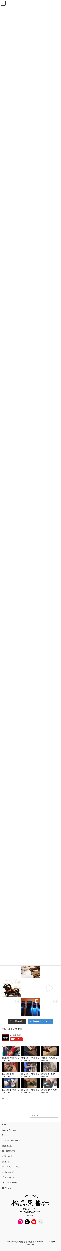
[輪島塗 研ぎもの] (50, 1083)
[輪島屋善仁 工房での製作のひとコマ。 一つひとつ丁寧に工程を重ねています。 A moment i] (30, 968)
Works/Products (9, 1130)
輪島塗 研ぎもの (49, 1090)
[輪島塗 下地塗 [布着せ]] (30, 1067)
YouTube (9, 1188)
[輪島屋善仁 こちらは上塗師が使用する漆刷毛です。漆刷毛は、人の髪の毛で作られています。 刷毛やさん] (30, 1007)
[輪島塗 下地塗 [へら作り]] (50, 1051)
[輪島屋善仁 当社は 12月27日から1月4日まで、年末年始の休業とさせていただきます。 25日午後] (30, 988)
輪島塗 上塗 (8, 1074)
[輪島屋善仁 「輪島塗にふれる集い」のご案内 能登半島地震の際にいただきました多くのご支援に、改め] (11, 968)
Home (5, 1124)
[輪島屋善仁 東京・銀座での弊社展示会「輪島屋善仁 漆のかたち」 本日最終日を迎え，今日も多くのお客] (49, 1007)
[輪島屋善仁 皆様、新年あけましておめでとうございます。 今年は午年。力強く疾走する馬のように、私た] (11, 988)
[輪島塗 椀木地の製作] (50, 1067)
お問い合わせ (8, 1172)
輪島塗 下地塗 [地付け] (32, 1057)
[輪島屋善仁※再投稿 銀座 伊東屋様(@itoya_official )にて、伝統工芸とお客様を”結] (49, 968)
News (4, 1135)
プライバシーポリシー (12, 1167)
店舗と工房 (7, 1146)
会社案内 (6, 1162)
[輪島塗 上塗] (11, 1067)
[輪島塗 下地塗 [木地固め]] (11, 1083)
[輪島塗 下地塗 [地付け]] (30, 1051)
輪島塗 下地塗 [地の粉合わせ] (36, 1090)
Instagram (9, 1177)
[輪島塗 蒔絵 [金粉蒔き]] (11, 1051)
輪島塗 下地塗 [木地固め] (14, 1090)
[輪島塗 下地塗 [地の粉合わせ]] (30, 1083)
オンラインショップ (11, 1140)
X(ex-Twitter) (11, 1183)
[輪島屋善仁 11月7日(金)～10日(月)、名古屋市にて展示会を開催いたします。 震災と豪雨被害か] (11, 1007)
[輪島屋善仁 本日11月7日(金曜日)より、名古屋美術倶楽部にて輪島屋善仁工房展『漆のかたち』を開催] (49, 988)
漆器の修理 (7, 1156)
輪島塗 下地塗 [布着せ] (32, 1074)
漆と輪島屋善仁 (9, 1151)
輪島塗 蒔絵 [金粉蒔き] (13, 1057)
